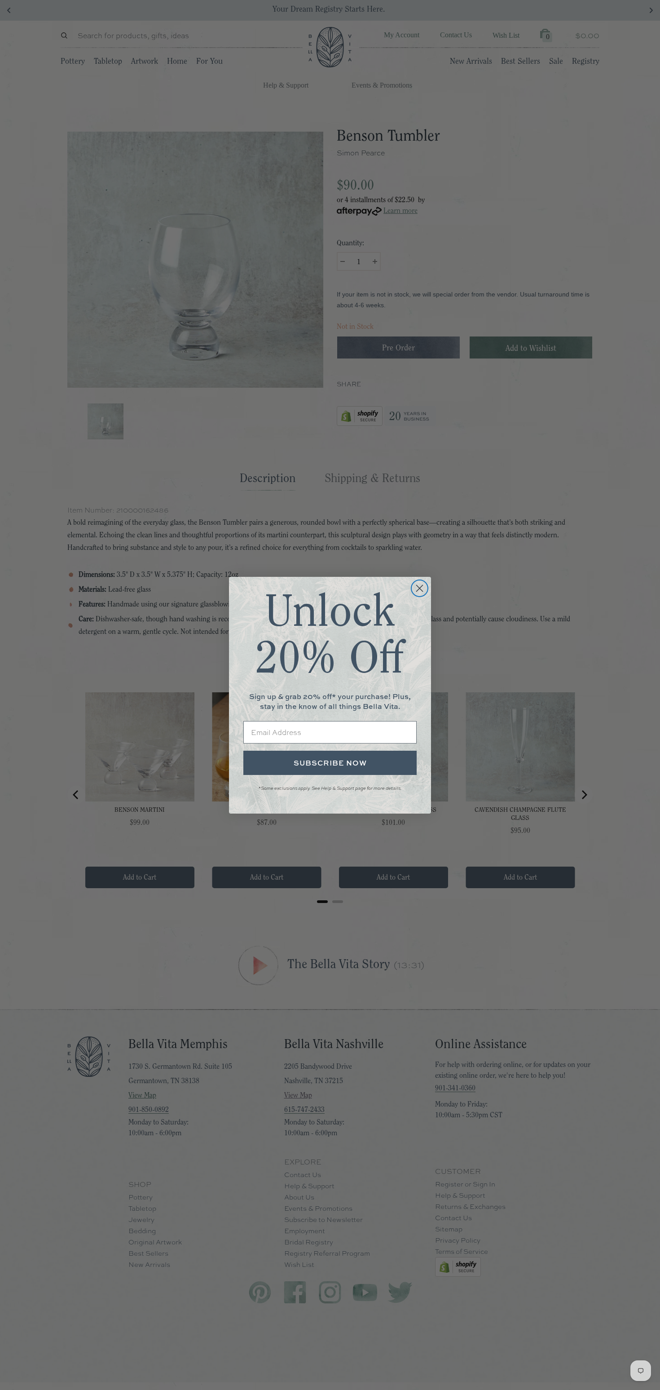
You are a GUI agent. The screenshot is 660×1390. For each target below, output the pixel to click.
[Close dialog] (419, 588)
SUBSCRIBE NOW (330, 763)
